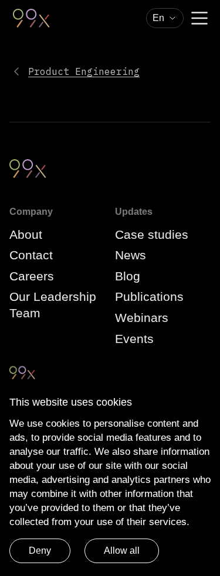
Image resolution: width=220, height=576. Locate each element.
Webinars (141, 317)
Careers (31, 276)
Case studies (151, 234)
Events (134, 338)
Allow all (122, 551)
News (130, 255)
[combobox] (165, 18)
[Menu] (199, 18)
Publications (149, 296)
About (25, 234)
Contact (31, 255)
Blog (127, 276)
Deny (40, 551)
